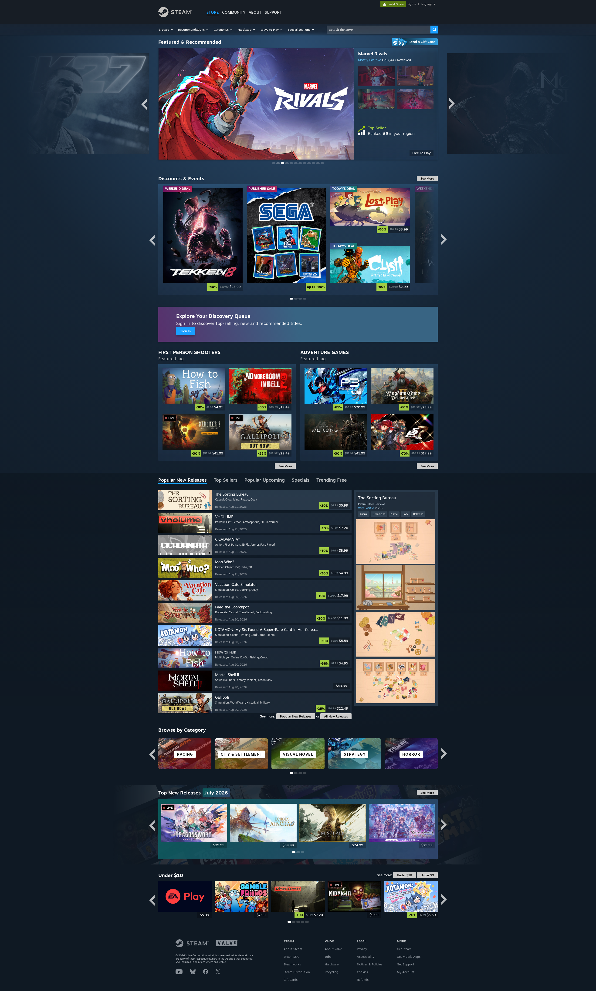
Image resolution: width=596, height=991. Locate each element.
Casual (364, 514)
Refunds (363, 979)
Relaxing (418, 514)
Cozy (405, 514)
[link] (203, 239)
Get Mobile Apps (408, 956)
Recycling (331, 972)
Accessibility (365, 956)
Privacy (362, 949)
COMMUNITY (233, 12)
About (255, 12)
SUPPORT (273, 12)
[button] (166, 29)
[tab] (182, 480)
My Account (405, 972)
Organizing (379, 514)
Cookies (362, 972)
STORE (213, 12)
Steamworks (292, 964)
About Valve (333, 949)
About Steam (293, 949)
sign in (412, 4)
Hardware (332, 964)
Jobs (328, 956)
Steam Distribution (297, 972)
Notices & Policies (369, 964)
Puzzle (394, 514)
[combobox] (378, 29)
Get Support (405, 964)
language (426, 4)
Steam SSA (291, 956)
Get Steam (404, 949)
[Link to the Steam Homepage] (175, 16)
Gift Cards (291, 979)
